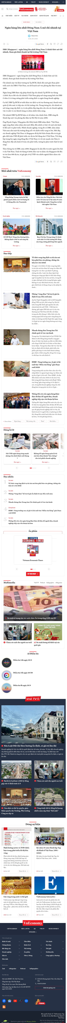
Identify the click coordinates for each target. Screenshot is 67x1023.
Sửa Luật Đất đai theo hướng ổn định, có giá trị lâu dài (29, 746)
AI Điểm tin (33, 654)
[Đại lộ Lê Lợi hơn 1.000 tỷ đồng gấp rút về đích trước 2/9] (16, 770)
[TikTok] (21, 1001)
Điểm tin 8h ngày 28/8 (22, 685)
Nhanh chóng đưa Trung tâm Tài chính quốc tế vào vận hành (45, 332)
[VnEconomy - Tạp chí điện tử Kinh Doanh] (33, 923)
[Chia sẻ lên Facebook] (47, 44)
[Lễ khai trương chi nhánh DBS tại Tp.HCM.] (33, 56)
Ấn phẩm (32, 531)
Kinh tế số (33, 15)
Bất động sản (39, 216)
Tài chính (24, 15)
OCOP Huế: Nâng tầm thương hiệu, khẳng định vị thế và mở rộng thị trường (16, 239)
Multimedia (9, 583)
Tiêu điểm (9, 15)
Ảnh (3, 968)
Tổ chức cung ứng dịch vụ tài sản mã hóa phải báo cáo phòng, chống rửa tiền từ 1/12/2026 (46, 260)
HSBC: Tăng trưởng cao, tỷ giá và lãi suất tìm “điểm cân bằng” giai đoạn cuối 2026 (46, 364)
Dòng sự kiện (33, 824)
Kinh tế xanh (44, 15)
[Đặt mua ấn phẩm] (59, 9)
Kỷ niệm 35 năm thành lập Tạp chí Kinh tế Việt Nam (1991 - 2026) (48, 850)
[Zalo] (26, 1001)
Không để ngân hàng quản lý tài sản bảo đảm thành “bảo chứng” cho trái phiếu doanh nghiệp (45, 456)
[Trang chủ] (2, 16)
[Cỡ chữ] (7, 44)
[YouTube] (15, 1001)
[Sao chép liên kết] (58, 44)
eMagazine (58, 582)
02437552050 (41, 983)
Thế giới (5, 176)
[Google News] (39, 44)
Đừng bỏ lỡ (9, 430)
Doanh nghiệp (6, 216)
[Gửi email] (54, 44)
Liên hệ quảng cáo (49, 988)
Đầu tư (16, 15)
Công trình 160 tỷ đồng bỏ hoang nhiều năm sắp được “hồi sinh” (48, 809)
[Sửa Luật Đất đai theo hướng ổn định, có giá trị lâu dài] (32, 724)
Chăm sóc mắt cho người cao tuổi (19, 642)
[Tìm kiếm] (7, 9)
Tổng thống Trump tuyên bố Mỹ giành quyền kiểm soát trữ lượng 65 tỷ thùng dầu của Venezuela (16, 200)
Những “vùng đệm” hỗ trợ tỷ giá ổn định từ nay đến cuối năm (45, 295)
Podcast (42, 582)
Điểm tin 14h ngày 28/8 (22, 660)
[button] (49, 467)
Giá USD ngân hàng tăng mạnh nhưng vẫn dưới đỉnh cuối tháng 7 (17, 456)
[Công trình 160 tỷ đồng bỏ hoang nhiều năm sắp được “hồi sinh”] (49, 797)
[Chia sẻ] (61, 44)
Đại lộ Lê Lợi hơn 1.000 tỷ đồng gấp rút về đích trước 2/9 (15, 782)
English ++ (56, 2)
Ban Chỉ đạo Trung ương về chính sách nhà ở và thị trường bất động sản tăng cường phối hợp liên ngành (49, 239)
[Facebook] (4, 1001)
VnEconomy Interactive (45, 897)
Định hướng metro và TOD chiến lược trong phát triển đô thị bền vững (16, 850)
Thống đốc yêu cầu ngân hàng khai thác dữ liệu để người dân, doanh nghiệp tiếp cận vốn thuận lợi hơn (45, 396)
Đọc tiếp (8, 254)
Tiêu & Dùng (18, 2)
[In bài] (4, 44)
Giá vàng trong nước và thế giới (16, 897)
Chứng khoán (6, 2)
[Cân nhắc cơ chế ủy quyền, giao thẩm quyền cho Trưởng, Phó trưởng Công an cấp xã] (16, 797)
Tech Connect (44, 2)
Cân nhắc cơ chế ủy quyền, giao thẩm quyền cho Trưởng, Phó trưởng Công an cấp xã (15, 810)
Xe (27, 2)
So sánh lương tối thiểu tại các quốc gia (47, 644)
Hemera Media (31, 1021)
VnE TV (33, 2)
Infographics (50, 582)
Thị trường (55, 15)
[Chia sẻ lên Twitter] (51, 44)
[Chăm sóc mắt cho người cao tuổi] (49, 770)
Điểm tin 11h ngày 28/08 (23, 673)
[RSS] (4, 1007)
